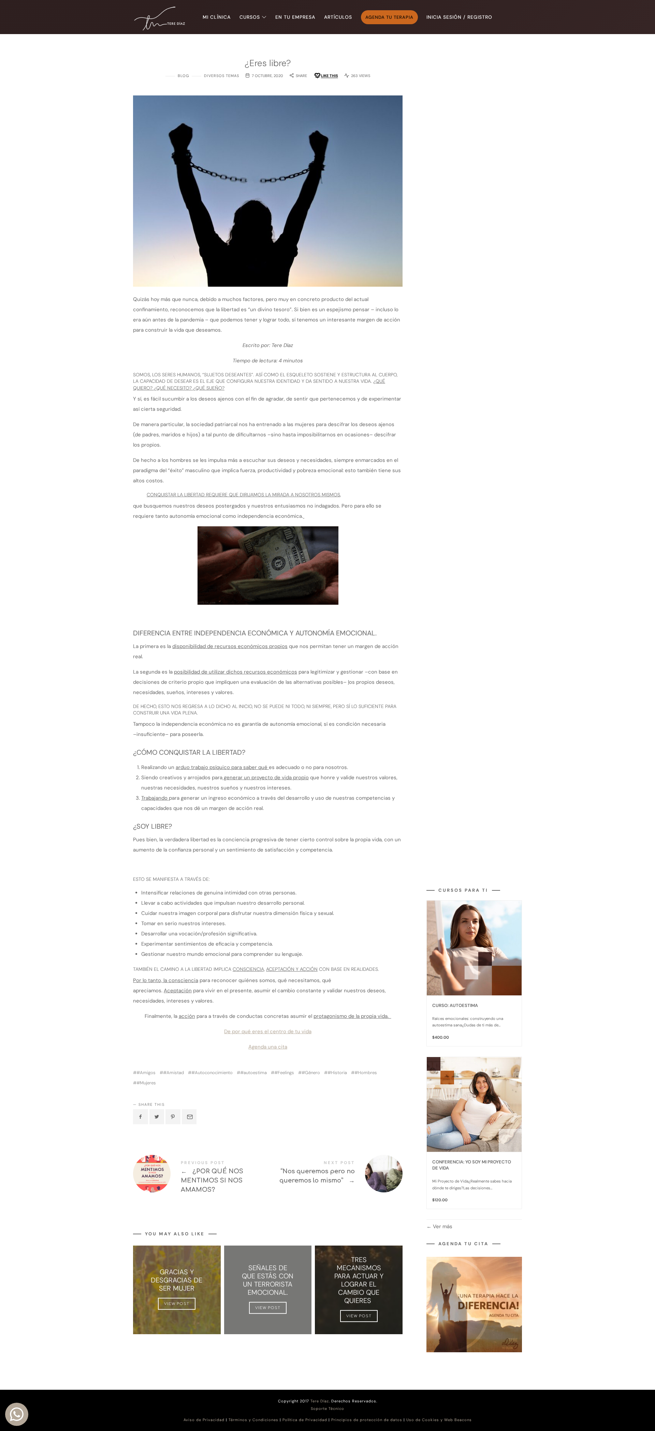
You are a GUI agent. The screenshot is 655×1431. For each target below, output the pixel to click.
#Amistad (173, 1072)
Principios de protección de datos (366, 1419)
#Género (311, 1072)
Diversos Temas (221, 75)
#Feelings (284, 1072)
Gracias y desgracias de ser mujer (177, 1280)
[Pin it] (172, 1116)
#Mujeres (146, 1083)
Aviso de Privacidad (204, 1419)
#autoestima (253, 1072)
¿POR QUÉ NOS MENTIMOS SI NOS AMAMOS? (200, 1178)
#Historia (337, 1072)
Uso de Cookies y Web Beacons (439, 1419)
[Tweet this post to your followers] (156, 1116)
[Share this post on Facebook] (140, 1116)
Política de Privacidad (304, 1419)
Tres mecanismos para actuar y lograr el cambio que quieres (358, 1280)
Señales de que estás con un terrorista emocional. (267, 1280)
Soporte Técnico (327, 1408)
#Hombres (365, 1072)
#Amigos (146, 1072)
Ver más (442, 1226)
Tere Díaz (319, 1401)
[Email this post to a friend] (189, 1116)
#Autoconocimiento (212, 1072)
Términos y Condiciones (253, 1419)
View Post (176, 1304)
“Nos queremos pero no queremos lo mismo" (335, 1174)
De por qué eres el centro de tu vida (267, 1031)
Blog (183, 75)
